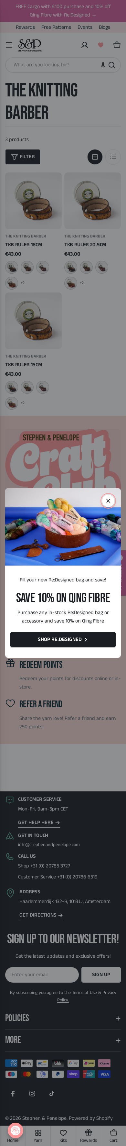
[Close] (108, 501)
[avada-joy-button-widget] (15, 1130)
